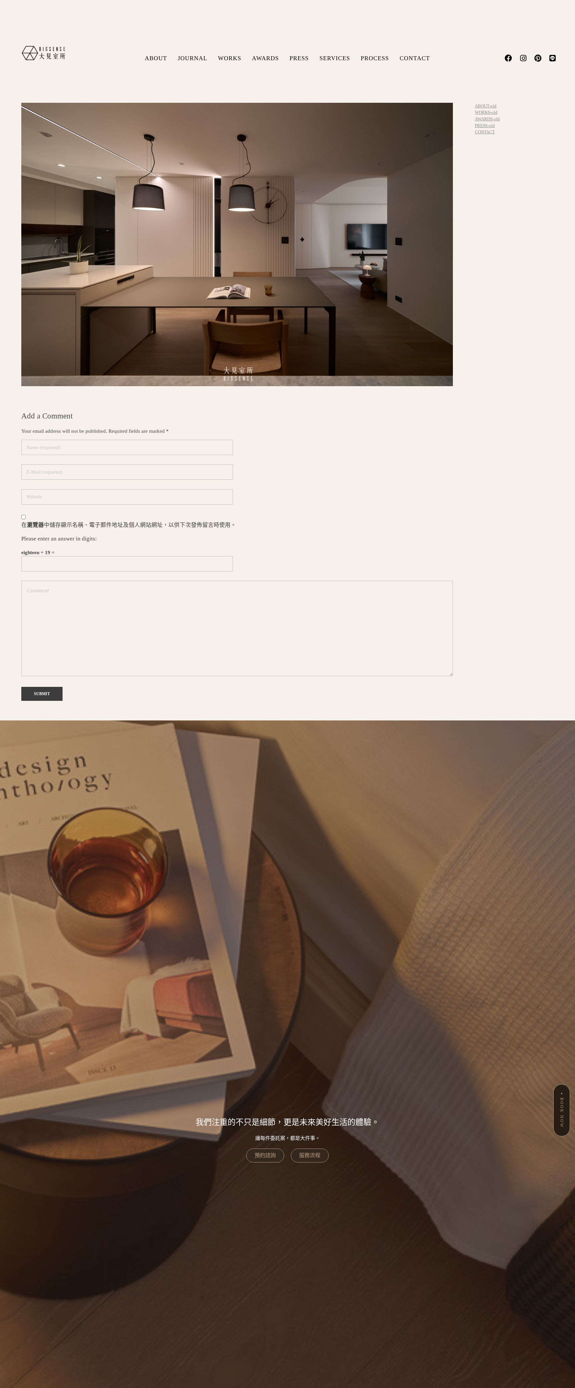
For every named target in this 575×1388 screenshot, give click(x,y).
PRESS (299, 58)
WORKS (229, 58)
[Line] (552, 58)
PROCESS (375, 58)
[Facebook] (508, 58)
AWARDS (265, 58)
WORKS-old (486, 112)
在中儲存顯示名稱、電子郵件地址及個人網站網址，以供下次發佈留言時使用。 (128, 525)
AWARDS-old (487, 118)
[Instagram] (523, 58)
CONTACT (415, 58)
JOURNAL (192, 58)
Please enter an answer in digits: (59, 539)
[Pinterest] (537, 58)
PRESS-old (485, 125)
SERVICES (334, 58)
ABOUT (156, 58)
